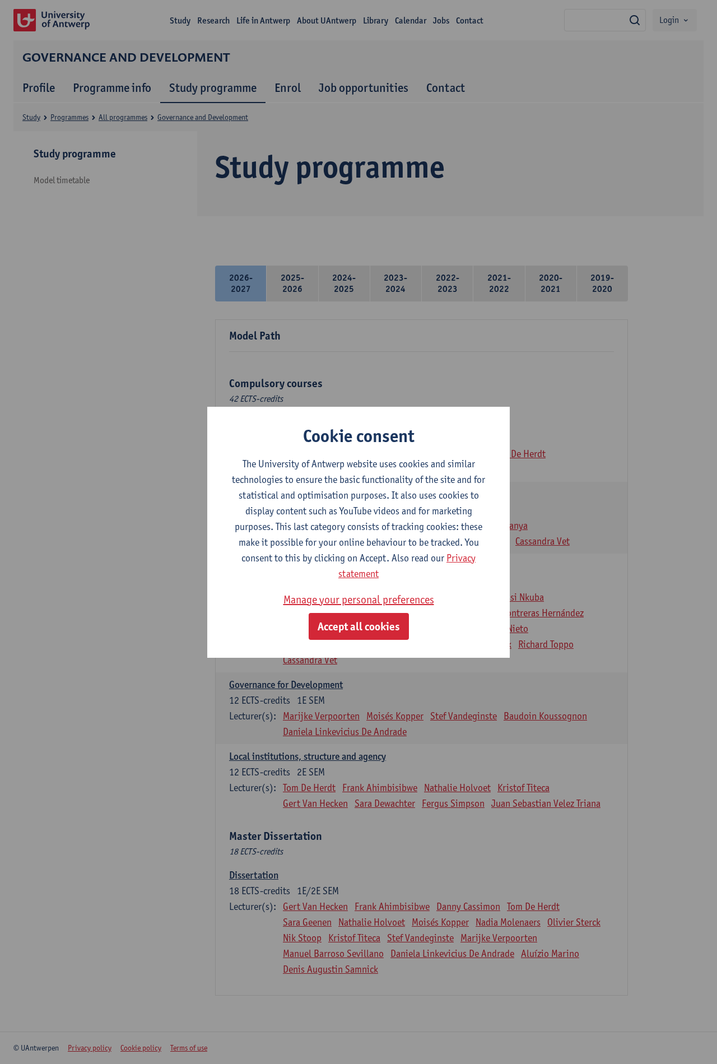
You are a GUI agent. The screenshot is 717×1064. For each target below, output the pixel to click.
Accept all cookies (359, 626)
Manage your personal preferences (358, 599)
